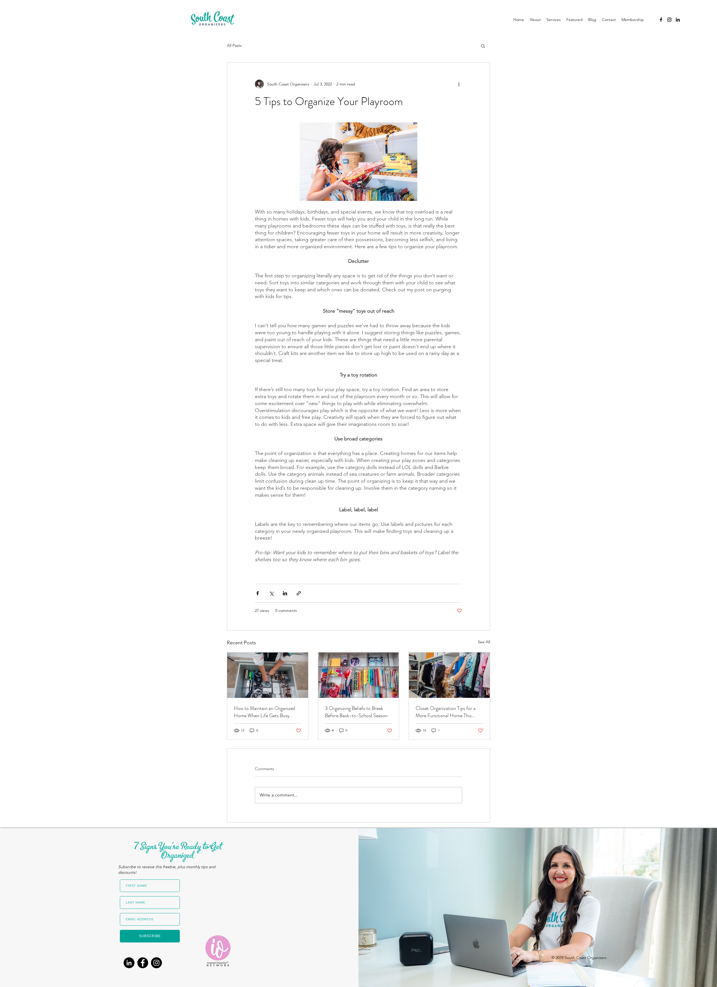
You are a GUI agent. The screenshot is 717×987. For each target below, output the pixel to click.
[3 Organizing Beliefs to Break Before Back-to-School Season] (358, 675)
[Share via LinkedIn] (285, 593)
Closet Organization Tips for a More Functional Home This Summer (446, 712)
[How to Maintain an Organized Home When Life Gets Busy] (267, 675)
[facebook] (661, 19)
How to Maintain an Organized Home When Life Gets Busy (264, 712)
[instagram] (669, 19)
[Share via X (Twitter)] (271, 593)
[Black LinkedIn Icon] (678, 19)
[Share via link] (298, 593)
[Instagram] (156, 962)
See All (484, 641)
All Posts (234, 45)
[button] (483, 45)
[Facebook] (142, 962)
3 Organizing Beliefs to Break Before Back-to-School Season (356, 712)
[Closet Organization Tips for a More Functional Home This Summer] (449, 675)
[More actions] (458, 84)
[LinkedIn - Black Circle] (129, 962)
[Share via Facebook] (257, 593)
